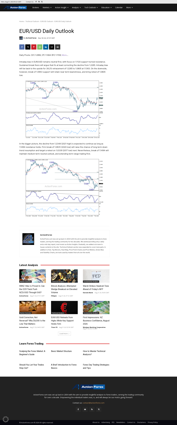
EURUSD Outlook (46, 21)
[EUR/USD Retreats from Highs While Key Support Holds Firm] (64, 307)
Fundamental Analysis (91, 281)
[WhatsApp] (39, 47)
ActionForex (31, 38)
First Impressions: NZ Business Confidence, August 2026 (96, 320)
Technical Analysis (58, 281)
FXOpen (54, 296)
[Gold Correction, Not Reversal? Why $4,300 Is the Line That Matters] (32, 307)
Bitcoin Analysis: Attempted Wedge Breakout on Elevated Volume (64, 289)
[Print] (57, 47)
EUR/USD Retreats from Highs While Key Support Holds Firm (62, 320)
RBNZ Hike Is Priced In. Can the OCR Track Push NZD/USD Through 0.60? (32, 289)
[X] (42, 1)
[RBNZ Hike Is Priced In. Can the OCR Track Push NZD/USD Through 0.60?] (32, 276)
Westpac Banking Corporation (94, 327)
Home (21, 21)
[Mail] (85, 409)
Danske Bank (88, 293)
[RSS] (39, 1)
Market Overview (25, 281)
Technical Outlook (32, 21)
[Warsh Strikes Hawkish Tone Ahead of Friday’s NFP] (96, 276)
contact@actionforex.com (93, 403)
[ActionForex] (21, 38)
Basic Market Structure (61, 351)
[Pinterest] (33, 47)
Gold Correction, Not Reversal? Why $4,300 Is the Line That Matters (32, 320)
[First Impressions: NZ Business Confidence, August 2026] (96, 307)
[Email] (51, 47)
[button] (5, 419)
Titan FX (54, 327)
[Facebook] (36, 1)
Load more (63, 333)
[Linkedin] (45, 47)
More (64, 55)
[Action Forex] (15, 7)
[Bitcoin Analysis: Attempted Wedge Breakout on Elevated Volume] (64, 276)
